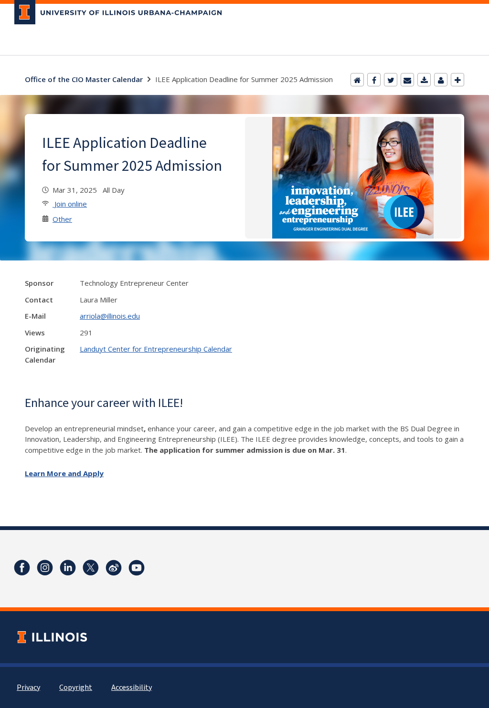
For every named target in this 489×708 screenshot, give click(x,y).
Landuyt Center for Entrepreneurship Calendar (156, 349)
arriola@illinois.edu (110, 316)
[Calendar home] (357, 79)
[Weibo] (113, 567)
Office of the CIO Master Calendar (84, 79)
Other (62, 219)
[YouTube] (136, 567)
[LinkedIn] (67, 567)
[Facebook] (374, 79)
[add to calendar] (424, 79)
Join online (70, 203)
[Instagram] (44, 567)
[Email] (407, 79)
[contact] (440, 79)
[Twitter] (390, 79)
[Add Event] (457, 79)
